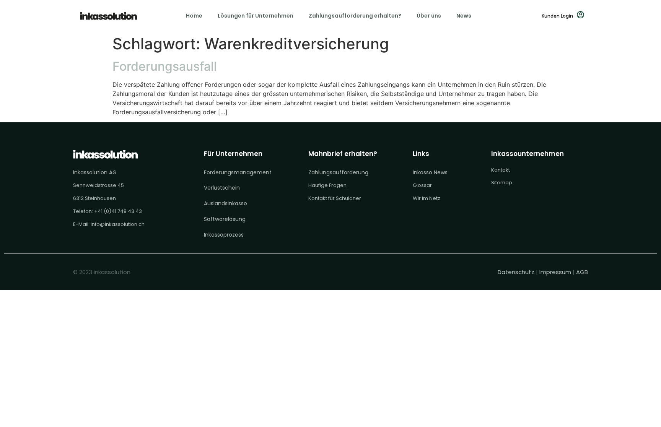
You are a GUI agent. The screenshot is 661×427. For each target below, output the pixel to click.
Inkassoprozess (224, 235)
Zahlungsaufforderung (338, 172)
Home (194, 15)
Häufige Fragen (327, 185)
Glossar (422, 185)
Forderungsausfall (164, 66)
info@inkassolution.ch (118, 224)
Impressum (555, 272)
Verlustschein (222, 188)
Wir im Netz (426, 198)
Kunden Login (557, 16)
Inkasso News (430, 172)
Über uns (429, 15)
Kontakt (500, 170)
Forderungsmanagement (238, 172)
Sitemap (501, 182)
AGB (582, 272)
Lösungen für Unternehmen (255, 15)
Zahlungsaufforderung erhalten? (355, 15)
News (463, 15)
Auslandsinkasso (225, 203)
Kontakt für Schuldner (334, 198)
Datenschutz (517, 272)
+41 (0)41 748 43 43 (118, 211)
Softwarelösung (225, 219)
